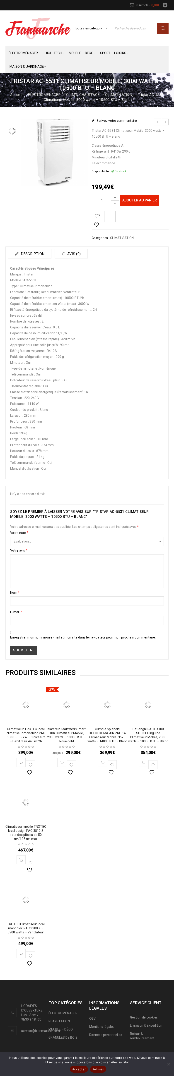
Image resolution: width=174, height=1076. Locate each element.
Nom (14, 592)
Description (32, 254)
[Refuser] (168, 1064)
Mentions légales (101, 1026)
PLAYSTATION (59, 1021)
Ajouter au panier (139, 200)
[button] (21, 762)
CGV (92, 1018)
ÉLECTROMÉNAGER (44, 95)
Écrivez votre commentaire (117, 120)
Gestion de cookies (144, 1017)
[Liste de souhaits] (97, 216)
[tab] (29, 253)
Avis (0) (73, 254)
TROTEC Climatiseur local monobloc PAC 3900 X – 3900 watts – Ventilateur (26, 928)
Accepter (79, 1069)
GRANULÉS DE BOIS (62, 1037)
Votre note (19, 533)
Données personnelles (105, 1035)
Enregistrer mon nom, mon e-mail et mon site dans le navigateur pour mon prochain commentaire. (83, 637)
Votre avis (18, 550)
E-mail (16, 612)
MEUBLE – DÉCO (60, 1029)
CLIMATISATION (118, 95)
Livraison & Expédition (146, 1025)
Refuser (98, 1069)
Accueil (16, 95)
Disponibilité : (101, 171)
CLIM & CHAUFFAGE (82, 95)
